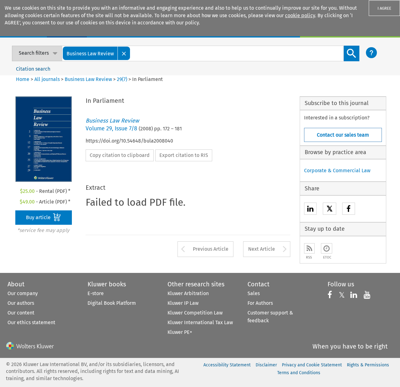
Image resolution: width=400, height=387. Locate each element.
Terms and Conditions (298, 372)
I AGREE (384, 8)
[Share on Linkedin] (310, 210)
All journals (47, 79)
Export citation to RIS (183, 155)
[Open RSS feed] (309, 248)
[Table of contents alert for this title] (326, 248)
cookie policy (300, 15)
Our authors (21, 303)
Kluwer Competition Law (195, 313)
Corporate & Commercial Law (337, 170)
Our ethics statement (31, 322)
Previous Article (210, 249)
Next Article (261, 249)
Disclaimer (266, 365)
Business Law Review (88, 79)
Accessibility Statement (227, 365)
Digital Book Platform (112, 303)
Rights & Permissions (368, 365)
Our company (23, 293)
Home (22, 79)
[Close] (124, 53)
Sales (254, 293)
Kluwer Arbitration (188, 293)
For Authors (260, 303)
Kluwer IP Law (183, 303)
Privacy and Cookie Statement (312, 365)
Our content (21, 313)
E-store (96, 293)
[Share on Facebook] (348, 210)
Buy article (39, 217)
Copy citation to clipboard (120, 155)
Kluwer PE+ (180, 332)
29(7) (122, 79)
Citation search (33, 69)
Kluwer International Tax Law (200, 322)
